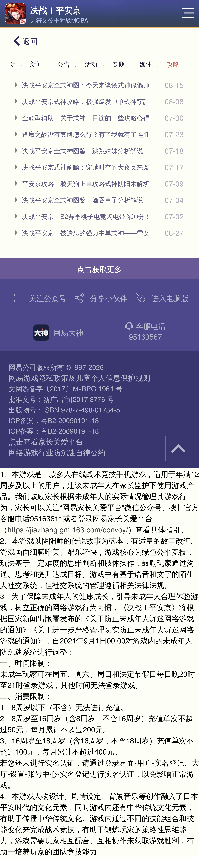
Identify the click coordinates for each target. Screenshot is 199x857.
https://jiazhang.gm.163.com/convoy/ (67, 529)
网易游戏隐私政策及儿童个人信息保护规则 (79, 377)
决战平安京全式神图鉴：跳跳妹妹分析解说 (103, 150)
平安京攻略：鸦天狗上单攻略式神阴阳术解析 (103, 183)
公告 (63, 63)
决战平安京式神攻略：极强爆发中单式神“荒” (103, 101)
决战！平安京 (15, 13)
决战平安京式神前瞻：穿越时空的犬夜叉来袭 (103, 167)
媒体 (145, 63)
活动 (91, 63)
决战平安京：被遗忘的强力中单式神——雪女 (103, 232)
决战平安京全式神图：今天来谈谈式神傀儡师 (103, 84)
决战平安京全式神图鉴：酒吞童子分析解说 (103, 199)
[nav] (188, 13)
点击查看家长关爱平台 (45, 441)
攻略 (173, 63)
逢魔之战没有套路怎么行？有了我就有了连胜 (103, 134)
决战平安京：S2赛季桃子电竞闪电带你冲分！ (103, 216)
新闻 (36, 63)
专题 (118, 63)
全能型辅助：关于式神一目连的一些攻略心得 (103, 117)
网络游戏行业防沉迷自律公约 (56, 452)
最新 (9, 63)
